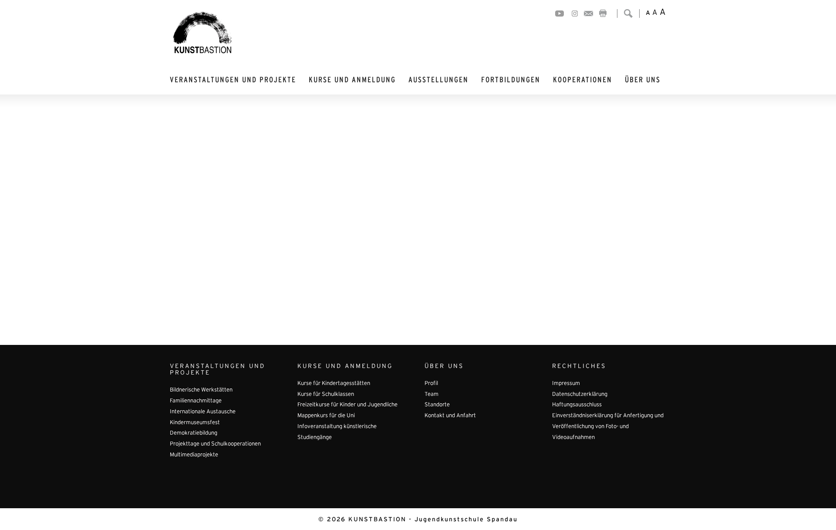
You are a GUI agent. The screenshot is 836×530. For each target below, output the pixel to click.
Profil (431, 383)
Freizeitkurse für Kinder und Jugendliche (347, 405)
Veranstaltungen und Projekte (233, 79)
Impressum (566, 383)
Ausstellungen (438, 79)
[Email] (588, 13)
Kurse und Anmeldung (352, 79)
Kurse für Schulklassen (325, 394)
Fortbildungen (510, 79)
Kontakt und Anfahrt (450, 416)
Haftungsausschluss (577, 405)
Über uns (643, 79)
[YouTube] (559, 13)
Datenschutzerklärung (579, 394)
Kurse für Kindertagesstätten (333, 383)
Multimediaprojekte (194, 455)
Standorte (437, 405)
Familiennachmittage (196, 401)
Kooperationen (582, 79)
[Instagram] (575, 13)
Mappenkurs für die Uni (326, 416)
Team (431, 394)
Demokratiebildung (193, 433)
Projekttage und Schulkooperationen (215, 444)
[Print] (603, 13)
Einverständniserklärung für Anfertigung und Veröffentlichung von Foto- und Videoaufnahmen (608, 426)
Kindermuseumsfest (195, 422)
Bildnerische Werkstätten (201, 390)
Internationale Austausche (203, 412)
